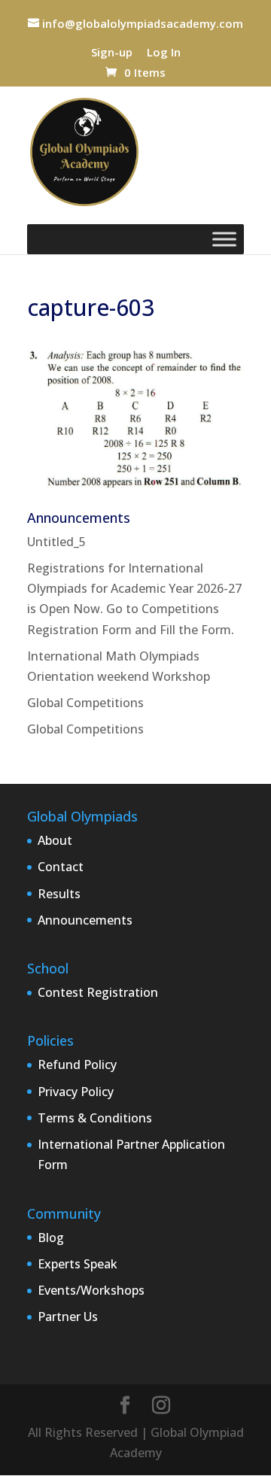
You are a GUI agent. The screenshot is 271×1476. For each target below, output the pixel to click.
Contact (61, 866)
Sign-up (111, 53)
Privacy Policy (76, 1091)
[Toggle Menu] (224, 239)
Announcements (85, 920)
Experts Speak (77, 1264)
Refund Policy (77, 1064)
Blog (51, 1237)
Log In (164, 53)
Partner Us (68, 1316)
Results (59, 893)
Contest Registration (98, 992)
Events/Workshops (91, 1290)
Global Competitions (85, 702)
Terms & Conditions (95, 1118)
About (55, 840)
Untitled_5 (56, 541)
